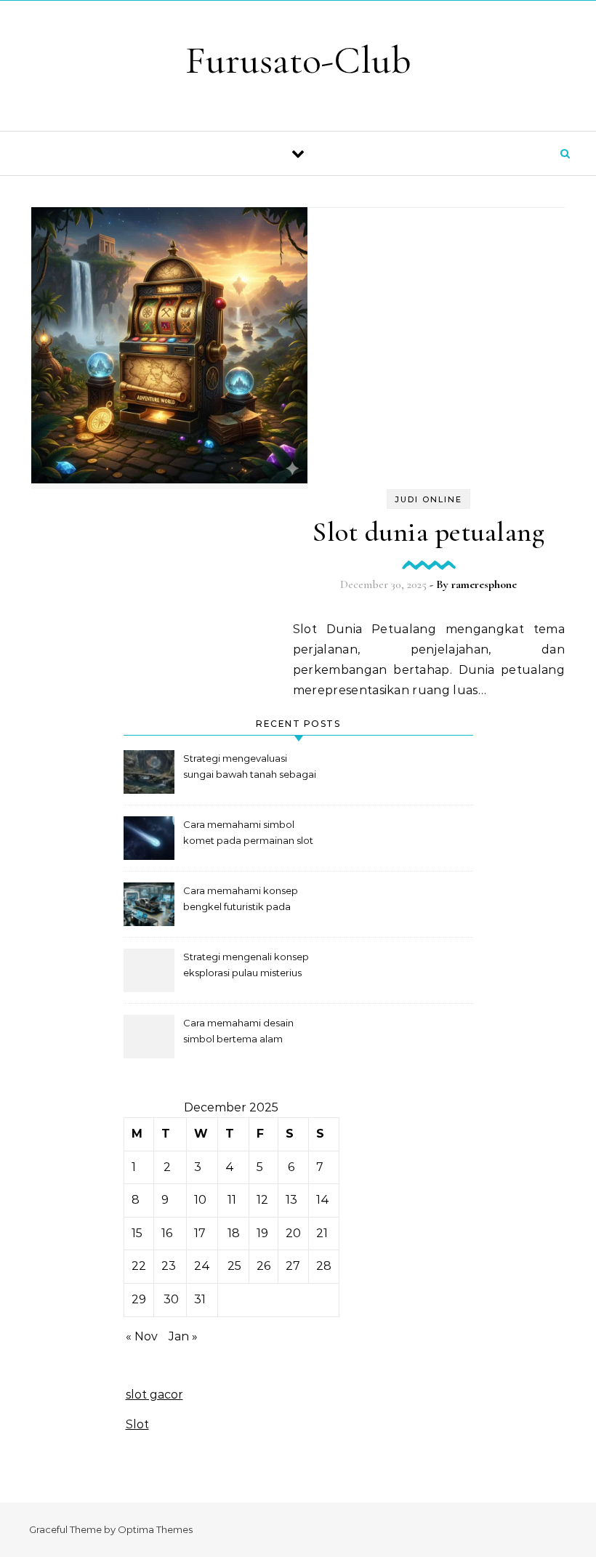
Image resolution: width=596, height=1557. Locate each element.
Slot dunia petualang (428, 532)
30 (171, 1299)
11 (231, 1200)
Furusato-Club (298, 60)
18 (233, 1233)
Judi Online (428, 499)
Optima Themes (155, 1529)
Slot (137, 1424)
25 (234, 1266)
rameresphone (484, 584)
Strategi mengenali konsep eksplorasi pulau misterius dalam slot (246, 966)
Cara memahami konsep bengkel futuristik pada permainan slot (240, 900)
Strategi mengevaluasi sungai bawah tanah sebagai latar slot (249, 768)
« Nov (142, 1336)
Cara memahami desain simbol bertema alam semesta (238, 1032)
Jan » (183, 1336)
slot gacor (154, 1394)
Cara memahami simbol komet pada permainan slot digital (248, 834)
